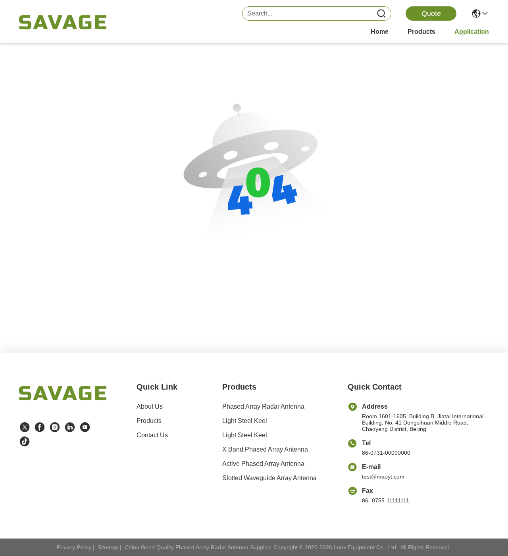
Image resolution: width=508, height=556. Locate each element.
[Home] (62, 403)
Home (380, 31)
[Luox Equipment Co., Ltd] (62, 22)
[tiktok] (24, 441)
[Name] (381, 14)
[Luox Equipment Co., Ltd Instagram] (54, 427)
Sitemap (108, 547)
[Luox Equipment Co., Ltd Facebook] (39, 427)
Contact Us (152, 435)
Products (149, 420)
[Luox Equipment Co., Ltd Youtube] (84, 427)
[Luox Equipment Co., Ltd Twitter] (24, 427)
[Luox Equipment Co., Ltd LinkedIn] (69, 427)
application (471, 31)
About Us (150, 406)
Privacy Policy (74, 547)
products (421, 31)
